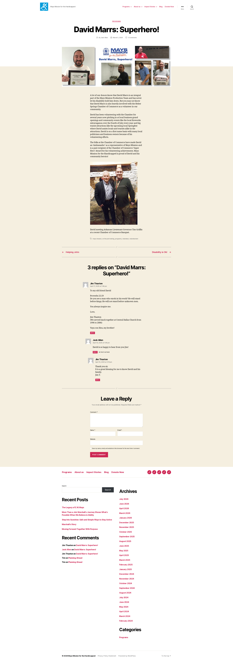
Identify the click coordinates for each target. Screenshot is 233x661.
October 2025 (125, 532)
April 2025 (124, 555)
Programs (126, 7)
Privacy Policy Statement (107, 656)
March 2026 (124, 513)
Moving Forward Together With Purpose (80, 529)
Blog (160, 7)
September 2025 (127, 536)
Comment (94, 412)
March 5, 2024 (118, 37)
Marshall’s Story (69, 524)
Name (92, 430)
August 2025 (125, 541)
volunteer (125, 239)
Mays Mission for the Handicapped (81, 656)
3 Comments (132, 37)
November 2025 (126, 527)
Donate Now (169, 7)
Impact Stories (150, 7)
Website (92, 439)
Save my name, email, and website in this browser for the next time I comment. (116, 448)
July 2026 (123, 499)
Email (119, 430)
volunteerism (133, 239)
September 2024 (127, 588)
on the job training (108, 239)
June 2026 (124, 504)
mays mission (97, 239)
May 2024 (123, 607)
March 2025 (124, 560)
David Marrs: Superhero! (87, 545)
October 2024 (125, 583)
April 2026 (124, 508)
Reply (92, 333)
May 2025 (123, 551)
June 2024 (124, 602)
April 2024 (124, 611)
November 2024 (126, 579)
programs (118, 239)
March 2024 (124, 616)
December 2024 (126, 574)
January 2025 (125, 569)
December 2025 (126, 522)
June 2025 (124, 546)
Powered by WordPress (127, 656)
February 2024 (126, 621)
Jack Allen (104, 37)
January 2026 (125, 518)
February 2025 (126, 565)
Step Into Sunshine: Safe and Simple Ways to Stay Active (87, 520)
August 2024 (125, 593)
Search (64, 486)
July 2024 (123, 597)
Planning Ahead (75, 558)
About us (137, 7)
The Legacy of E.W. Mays (73, 507)
